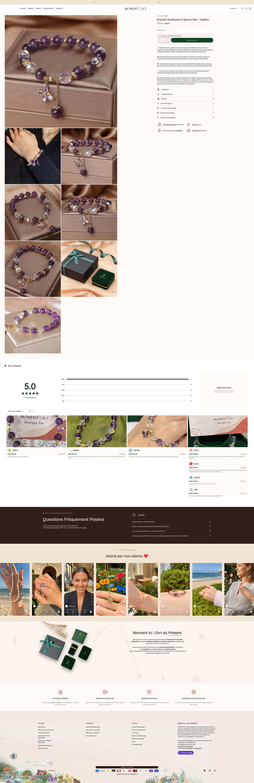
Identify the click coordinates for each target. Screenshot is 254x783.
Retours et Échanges (139, 736)
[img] (30, 394)
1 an (196, 125)
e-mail (83, 528)
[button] (127, 379)
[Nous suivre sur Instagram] (210, 771)
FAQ (56, 528)
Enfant (38, 8)
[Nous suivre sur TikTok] (215, 771)
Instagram (198, 748)
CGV (133, 742)
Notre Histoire (43, 748)
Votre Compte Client (93, 727)
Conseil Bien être (44, 733)
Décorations (49, 8)
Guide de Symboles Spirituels (44, 742)
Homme (30, 8)
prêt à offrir (173, 125)
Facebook (189, 748)
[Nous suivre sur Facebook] (205, 771)
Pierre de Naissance (44, 745)
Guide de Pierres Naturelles (43, 737)
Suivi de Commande (93, 730)
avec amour (199, 130)
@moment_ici (131, 550)
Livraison (135, 733)
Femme (22, 8)
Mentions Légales (138, 739)
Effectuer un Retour (92, 733)
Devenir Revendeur (138, 727)
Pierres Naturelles (172, 130)
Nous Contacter (91, 736)
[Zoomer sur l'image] (112, 122)
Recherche (41, 727)
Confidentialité (137, 744)
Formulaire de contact (185, 746)
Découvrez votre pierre (46, 730)
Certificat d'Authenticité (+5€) (171, 36)
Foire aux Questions (138, 730)
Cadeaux (59, 8)
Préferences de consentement (127, 774)
